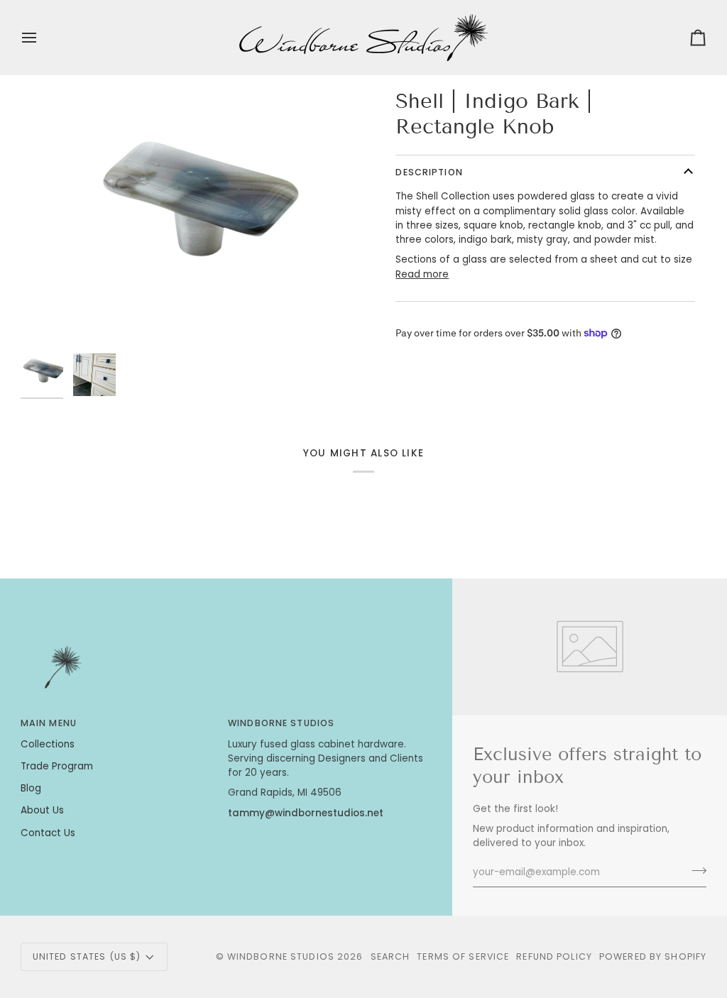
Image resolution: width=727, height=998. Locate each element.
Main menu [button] (49, 723)
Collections (48, 744)
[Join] (672, 938)
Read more (422, 274)
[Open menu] (42, 37)
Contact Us (48, 833)
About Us (42, 810)
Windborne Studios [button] (281, 723)
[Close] (686, 868)
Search (390, 956)
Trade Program (57, 766)
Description (428, 172)
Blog (31, 788)
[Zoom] (192, 217)
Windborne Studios (280, 956)
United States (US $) (87, 956)
